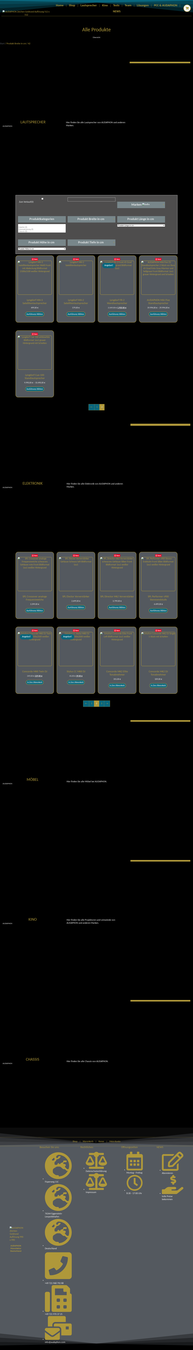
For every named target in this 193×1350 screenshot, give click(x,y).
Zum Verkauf (26, 202)
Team (128, 5)
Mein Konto (115, 1141)
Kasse (101, 1141)
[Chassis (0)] (42, 231)
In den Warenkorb (34, 682)
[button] (160, 94)
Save (35, 259)
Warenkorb (88, 1141)
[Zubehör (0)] (42, 227)
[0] (42, 225)
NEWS (117, 11)
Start (2, 43)
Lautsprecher (88, 5)
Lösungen (143, 5)
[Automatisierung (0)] (42, 229)
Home (60, 5)
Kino (105, 5)
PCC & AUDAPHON (165, 5)
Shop (72, 5)
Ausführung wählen (34, 314)
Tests (116, 5)
